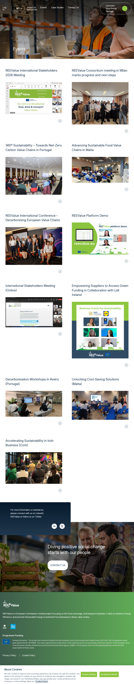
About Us (31, 7)
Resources (32, 9)
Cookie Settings (89, 674)
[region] (67, 674)
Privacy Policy (9, 655)
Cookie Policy (28, 655)
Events (43, 7)
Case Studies (57, 7)
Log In (4, 8)
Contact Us (73, 7)
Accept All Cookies (109, 674)
